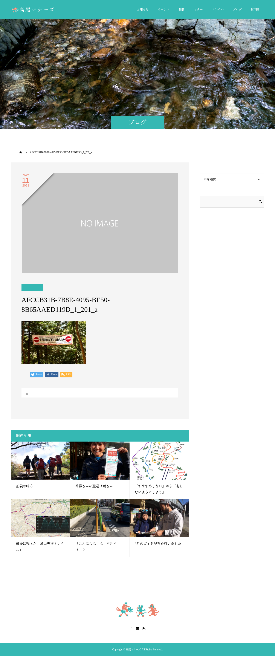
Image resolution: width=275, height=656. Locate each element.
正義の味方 (24, 486)
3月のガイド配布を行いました (158, 544)
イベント (164, 9)
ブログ (237, 9)
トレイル (218, 9)
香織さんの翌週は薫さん (94, 486)
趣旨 (182, 9)
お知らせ (143, 9)
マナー (198, 9)
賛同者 (255, 9)
